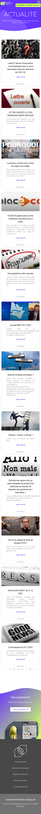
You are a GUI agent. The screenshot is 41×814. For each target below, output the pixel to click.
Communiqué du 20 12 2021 (20, 647)
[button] (39, 2)
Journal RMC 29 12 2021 (20, 325)
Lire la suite (20, 77)
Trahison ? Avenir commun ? (20, 435)
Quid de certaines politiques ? (21, 375)
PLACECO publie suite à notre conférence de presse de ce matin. (21, 219)
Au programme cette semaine (20, 273)
